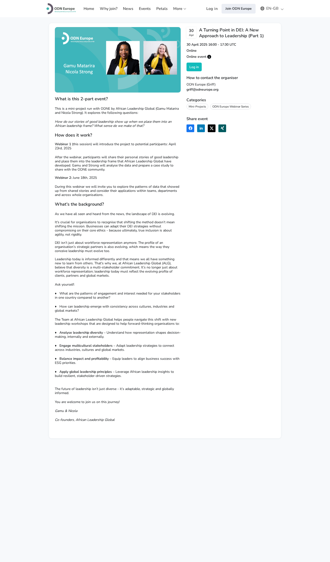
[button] (270, 8)
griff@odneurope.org (202, 89)
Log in (212, 8)
